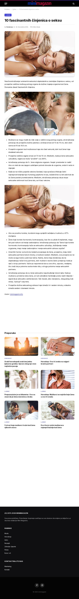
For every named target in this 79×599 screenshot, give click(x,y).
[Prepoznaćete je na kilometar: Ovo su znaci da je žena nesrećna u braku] (21, 379)
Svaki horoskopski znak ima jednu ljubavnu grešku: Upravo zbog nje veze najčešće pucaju (20, 364)
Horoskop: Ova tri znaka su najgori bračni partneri (55, 363)
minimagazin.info (16, 294)
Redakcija (9, 27)
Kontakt (7, 570)
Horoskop (8, 358)
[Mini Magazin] (39, 3)
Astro (6, 540)
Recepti (7, 543)
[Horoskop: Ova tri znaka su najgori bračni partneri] (57, 346)
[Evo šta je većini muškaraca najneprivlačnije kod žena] (57, 410)
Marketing (8, 566)
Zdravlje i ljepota (10, 546)
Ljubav (8, 15)
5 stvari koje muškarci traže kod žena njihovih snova (20, 426)
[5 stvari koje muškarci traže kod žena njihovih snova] (21, 410)
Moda (6, 533)
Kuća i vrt (8, 553)
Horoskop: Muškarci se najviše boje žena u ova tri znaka (57, 395)
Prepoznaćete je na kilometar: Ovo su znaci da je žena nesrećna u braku (20, 395)
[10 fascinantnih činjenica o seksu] (39, 54)
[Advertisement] (39, 312)
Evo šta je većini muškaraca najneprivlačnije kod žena (52, 426)
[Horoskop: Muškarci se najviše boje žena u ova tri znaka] (57, 379)
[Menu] (6, 3)
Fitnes (7, 550)
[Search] (73, 3)
